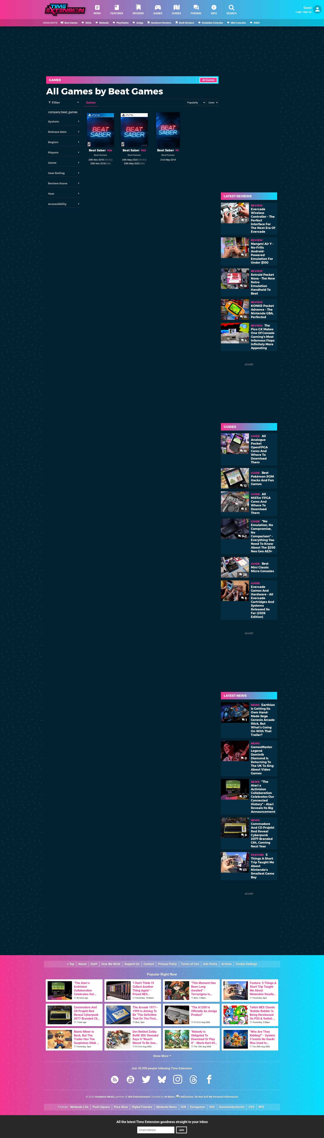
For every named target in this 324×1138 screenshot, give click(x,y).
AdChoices (186, 1096)
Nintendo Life (79, 1107)
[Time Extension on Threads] (193, 1080)
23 (244, 870)
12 (245, 486)
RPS (261, 1107)
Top (71, 964)
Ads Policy (210, 964)
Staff (94, 964)
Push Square (101, 1107)
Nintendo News (166, 1107)
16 (245, 451)
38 (244, 574)
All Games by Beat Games (104, 91)
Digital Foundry (142, 1107)
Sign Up (307, 11)
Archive (226, 964)
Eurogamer (197, 1107)
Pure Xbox (121, 1107)
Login (299, 11)
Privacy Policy (167, 964)
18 (245, 286)
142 (244, 536)
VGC (212, 1107)
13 (245, 317)
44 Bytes (169, 1096)
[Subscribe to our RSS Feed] (115, 1080)
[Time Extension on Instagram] (178, 1080)
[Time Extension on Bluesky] (162, 1080)
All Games (208, 80)
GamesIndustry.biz (231, 1107)
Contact (149, 964)
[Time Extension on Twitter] (146, 1080)
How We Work (110, 964)
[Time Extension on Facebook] (209, 1080)
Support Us (132, 964)
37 (244, 797)
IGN (183, 1107)
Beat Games (100, 155)
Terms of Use (190, 964)
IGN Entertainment (139, 1096)
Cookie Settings (246, 964)
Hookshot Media (105, 1096)
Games (55, 80)
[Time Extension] (65, 10)
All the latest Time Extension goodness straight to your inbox (162, 1122)
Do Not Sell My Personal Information (216, 1096)
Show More (161, 1056)
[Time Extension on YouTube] (130, 1080)
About (82, 964)
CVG (251, 1107)
